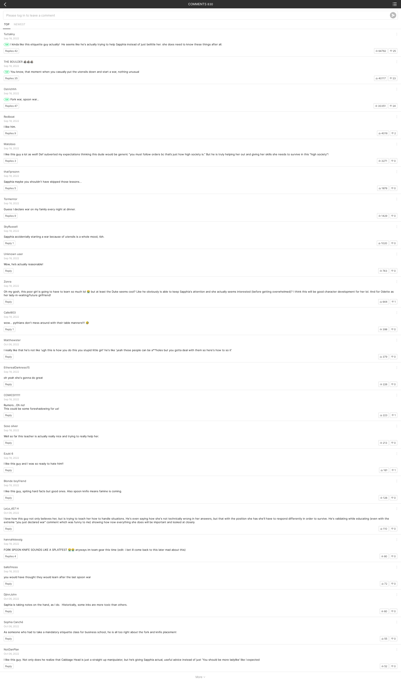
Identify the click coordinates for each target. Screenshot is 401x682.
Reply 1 (9, 243)
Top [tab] (6, 24)
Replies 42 (11, 50)
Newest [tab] (19, 24)
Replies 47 (11, 105)
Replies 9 (10, 133)
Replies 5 (10, 188)
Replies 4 (10, 556)
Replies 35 (11, 78)
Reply (8, 270)
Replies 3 (10, 160)
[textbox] (198, 15)
